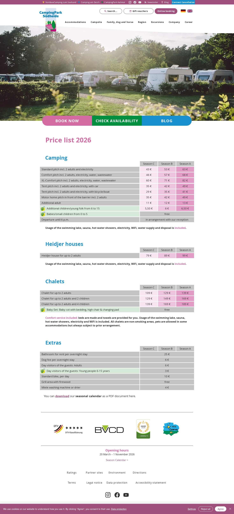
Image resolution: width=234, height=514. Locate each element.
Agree (221, 508)
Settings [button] (192, 508)
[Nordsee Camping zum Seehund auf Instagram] (130, 2)
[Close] (230, 508)
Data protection (119, 508)
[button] (149, 163)
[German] (183, 11)
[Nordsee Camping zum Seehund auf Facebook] (135, 2)
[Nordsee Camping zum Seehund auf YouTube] (140, 2)
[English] (190, 11)
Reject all (205, 508)
